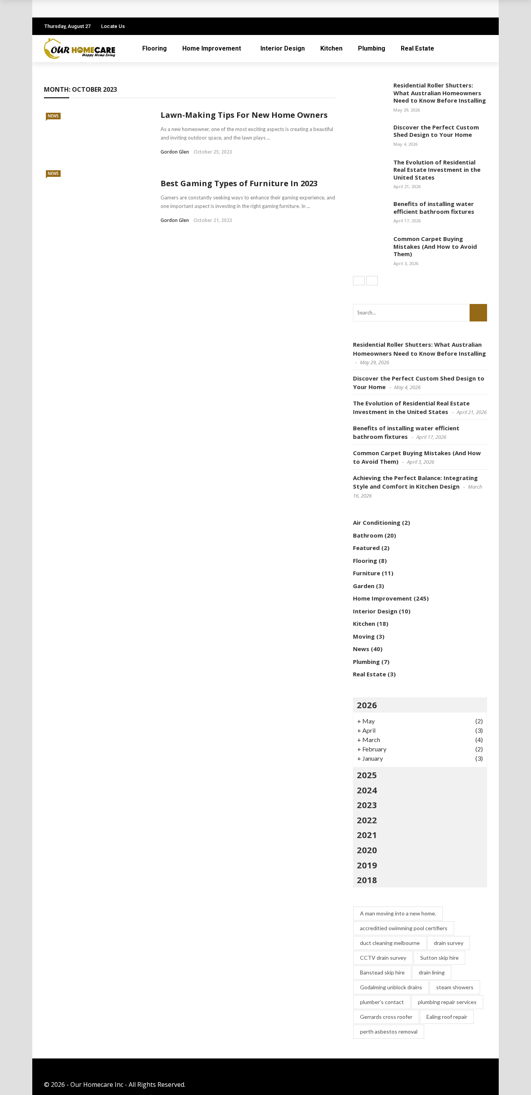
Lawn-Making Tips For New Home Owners (244, 115)
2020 (367, 850)
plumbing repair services (447, 1002)
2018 (367, 879)
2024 (367, 790)
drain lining (432, 972)
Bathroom (368, 535)
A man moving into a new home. (398, 913)
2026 (367, 705)
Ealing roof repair (446, 1016)
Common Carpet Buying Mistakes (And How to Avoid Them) (435, 246)
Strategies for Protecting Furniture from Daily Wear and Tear (145, 8)
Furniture (366, 573)
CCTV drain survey (383, 957)
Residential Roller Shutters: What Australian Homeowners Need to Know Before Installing (439, 92)
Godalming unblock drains (391, 987)
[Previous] (359, 280)
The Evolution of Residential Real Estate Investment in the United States (436, 169)
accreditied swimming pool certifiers (403, 928)
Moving (364, 636)
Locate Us (113, 26)
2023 (367, 804)
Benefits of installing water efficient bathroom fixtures (433, 207)
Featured (366, 548)
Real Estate (417, 48)
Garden (363, 586)
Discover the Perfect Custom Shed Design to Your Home (436, 131)
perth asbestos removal (388, 1031)
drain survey (448, 943)
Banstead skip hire (382, 972)
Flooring (154, 48)
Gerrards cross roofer (386, 1016)
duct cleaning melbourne (390, 943)
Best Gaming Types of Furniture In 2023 (239, 183)
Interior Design (282, 48)
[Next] (372, 280)
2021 (367, 834)
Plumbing (371, 48)
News (53, 116)
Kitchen (331, 48)
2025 (367, 775)
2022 (367, 820)
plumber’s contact (382, 1002)
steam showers (454, 987)
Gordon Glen (175, 151)
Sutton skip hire (439, 957)
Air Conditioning (376, 522)
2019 (367, 865)
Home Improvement (211, 48)
